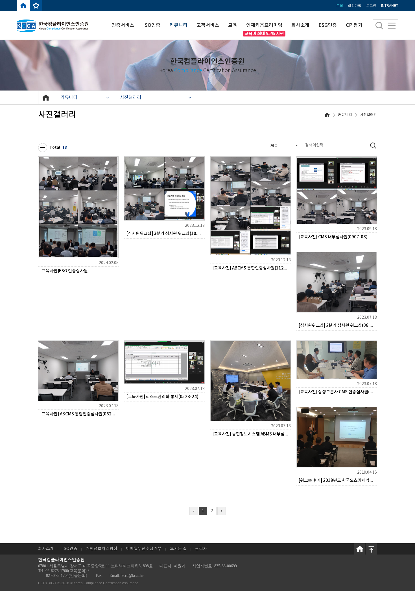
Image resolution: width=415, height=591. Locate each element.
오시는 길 (178, 548)
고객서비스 (207, 25)
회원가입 (354, 6)
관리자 (201, 548)
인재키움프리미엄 (264, 25)
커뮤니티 (178, 25)
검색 (373, 145)
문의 (339, 6)
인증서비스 (123, 25)
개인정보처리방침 (101, 548)
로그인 (371, 6)
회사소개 (300, 25)
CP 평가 (354, 25)
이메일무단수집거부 (143, 548)
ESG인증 (327, 25)
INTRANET (389, 6)
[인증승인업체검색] (379, 26)
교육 (232, 25)
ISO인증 (151, 25)
